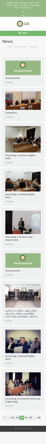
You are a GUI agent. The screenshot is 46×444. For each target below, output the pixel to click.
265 (17, 418)
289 (39, 418)
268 (30, 418)
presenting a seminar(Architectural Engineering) (22, 400)
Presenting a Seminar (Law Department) (19, 239)
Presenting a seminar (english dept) (20, 157)
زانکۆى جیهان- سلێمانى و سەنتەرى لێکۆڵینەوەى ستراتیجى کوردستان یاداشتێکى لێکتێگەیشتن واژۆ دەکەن (21, 313)
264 (12, 418)
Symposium (11, 113)
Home (10, 47)
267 (26, 418)
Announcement (12, 78)
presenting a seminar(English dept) (20, 196)
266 (21, 418)
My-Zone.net (27, 429)
